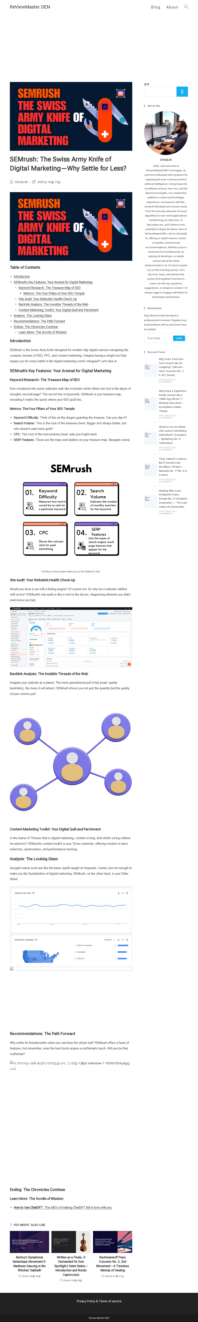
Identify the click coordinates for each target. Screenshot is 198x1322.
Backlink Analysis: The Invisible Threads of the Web (53, 304)
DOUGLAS (21, 182)
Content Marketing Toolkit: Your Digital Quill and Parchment (58, 310)
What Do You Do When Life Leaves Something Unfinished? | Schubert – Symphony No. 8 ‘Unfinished (172, 434)
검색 (146, 84)
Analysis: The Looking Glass (33, 315)
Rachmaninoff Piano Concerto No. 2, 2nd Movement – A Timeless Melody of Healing (112, 1264)
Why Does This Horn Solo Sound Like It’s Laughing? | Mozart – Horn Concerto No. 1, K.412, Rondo (171, 367)
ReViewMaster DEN (30, 7)
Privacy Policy (86, 1301)
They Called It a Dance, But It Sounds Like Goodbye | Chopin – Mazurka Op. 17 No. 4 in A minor (173, 466)
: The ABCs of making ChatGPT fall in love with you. (63, 1207)
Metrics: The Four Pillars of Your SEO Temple (54, 293)
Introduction (22, 276)
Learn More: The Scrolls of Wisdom (43, 332)
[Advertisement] (99, 43)
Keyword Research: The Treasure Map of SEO (50, 288)
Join (179, 338)
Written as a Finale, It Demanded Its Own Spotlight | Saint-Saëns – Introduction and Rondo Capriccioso (71, 1266)
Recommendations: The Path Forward (39, 321)
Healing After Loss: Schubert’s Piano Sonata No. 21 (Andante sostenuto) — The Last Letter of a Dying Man (173, 498)
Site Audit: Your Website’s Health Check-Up (48, 299)
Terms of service (110, 1301)
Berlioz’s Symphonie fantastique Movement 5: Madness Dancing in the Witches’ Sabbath (29, 1264)
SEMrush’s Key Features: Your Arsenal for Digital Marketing (53, 282)
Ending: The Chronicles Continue (36, 327)
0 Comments (165, 382)
